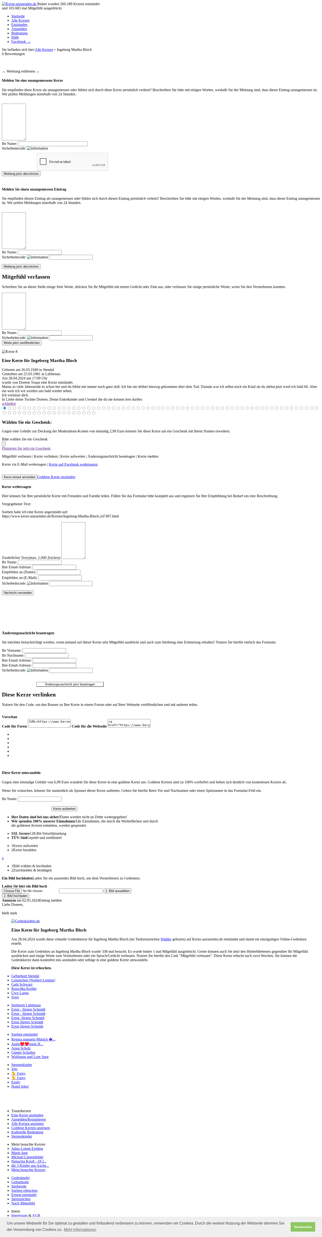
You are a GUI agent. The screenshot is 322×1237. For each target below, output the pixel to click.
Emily (15, 1082)
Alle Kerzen (20, 20)
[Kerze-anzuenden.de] (19, 4)
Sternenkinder (21, 1065)
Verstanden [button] (303, 1227)
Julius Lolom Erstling (27, 1149)
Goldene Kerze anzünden (56, 477)
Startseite (18, 16)
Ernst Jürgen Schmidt (27, 1022)
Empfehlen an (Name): (19, 572)
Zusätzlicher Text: (31, 558)
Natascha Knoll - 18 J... (28, 1161)
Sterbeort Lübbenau (26, 1005)
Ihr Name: (9, 144)
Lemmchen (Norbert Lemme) (33, 980)
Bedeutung (19, 33)
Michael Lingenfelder (27, 1157)
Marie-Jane (19, 1153)
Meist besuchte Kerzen (28, 1170)
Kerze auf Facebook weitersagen (73, 464)
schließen (9, 404)
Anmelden (19, 29)
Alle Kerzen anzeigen (27, 1124)
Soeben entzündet (24, 1034)
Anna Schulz (21, 1048)
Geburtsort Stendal (25, 976)
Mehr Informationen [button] (80, 1230)
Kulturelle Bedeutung (27, 1132)
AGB (36, 1215)
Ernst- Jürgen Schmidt (27, 1018)
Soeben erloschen (24, 1190)
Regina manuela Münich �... (33, 1039)
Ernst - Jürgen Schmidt (28, 1009)
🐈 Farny (18, 1073)
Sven (15, 997)
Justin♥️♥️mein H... (27, 1044)
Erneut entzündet (24, 1195)
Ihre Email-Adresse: (17, 567)
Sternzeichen (20, 1199)
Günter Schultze (23, 1052)
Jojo (14, 1069)
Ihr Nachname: (13, 655)
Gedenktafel (20, 1178)
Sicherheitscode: (14, 148)
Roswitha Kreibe (24, 989)
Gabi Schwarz (22, 984)
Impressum (19, 1215)
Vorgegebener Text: (16, 504)
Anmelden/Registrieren (28, 1119)
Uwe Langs (20, 993)
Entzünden (19, 25)
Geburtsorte (20, 1182)
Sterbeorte (18, 1186)
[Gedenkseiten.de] (25, 921)
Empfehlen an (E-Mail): (19, 578)
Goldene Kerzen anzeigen (30, 1128)
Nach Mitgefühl (23, 1203)
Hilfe (15, 37)
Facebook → (21, 42)
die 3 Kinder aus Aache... (30, 1166)
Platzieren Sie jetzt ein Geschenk (26, 448)
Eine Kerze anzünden (27, 1115)
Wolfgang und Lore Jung (30, 1057)
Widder (166, 939)
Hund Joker (20, 1086)
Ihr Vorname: (11, 650)
